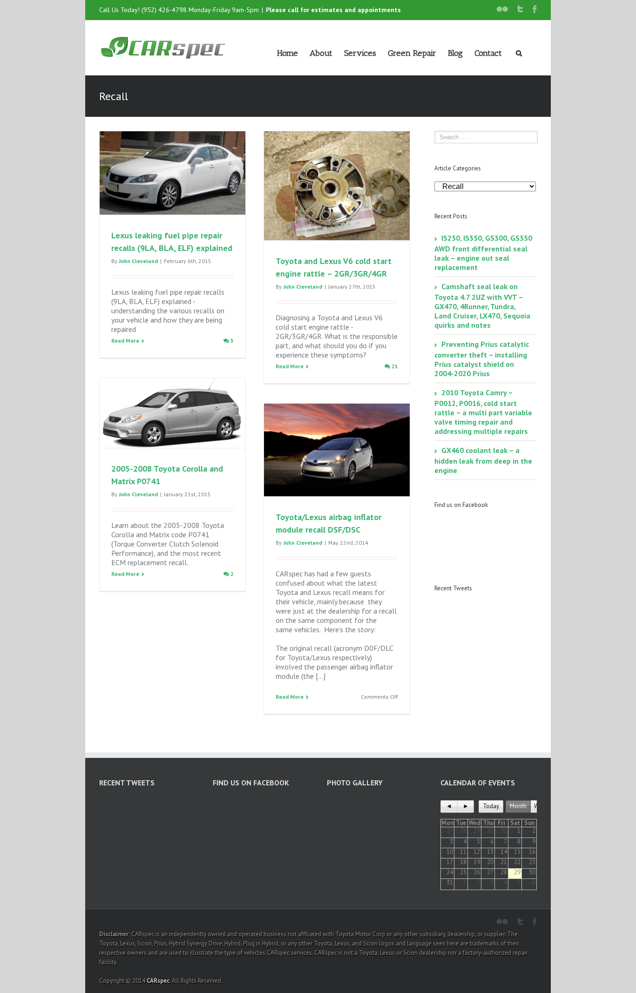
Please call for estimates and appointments (333, 10)
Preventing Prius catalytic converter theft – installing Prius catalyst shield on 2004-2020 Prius (481, 358)
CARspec (158, 981)
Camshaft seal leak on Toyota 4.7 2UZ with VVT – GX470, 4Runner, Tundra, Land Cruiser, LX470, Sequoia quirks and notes (482, 306)
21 (394, 366)
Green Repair (412, 53)
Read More (125, 340)
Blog (455, 53)
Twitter (520, 9)
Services (360, 53)
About (321, 53)
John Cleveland (138, 260)
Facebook (535, 9)
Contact (488, 53)
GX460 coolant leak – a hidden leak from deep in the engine (483, 460)
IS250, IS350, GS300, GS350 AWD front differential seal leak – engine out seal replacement (483, 252)
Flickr (502, 9)
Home (287, 53)
